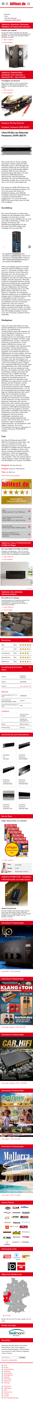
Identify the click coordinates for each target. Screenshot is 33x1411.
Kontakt (6, 1396)
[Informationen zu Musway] (7, 1232)
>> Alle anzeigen (7, 42)
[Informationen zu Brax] (7, 1213)
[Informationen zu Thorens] (26, 1237)
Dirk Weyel (18, 865)
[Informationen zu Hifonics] (26, 1223)
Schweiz (8, 1316)
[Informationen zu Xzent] (16, 1242)
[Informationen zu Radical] (7, 1238)
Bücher (6, 1367)
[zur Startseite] (17, 4)
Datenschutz (8, 1392)
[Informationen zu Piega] (26, 1232)
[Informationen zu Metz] (24, 1227)
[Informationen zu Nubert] (16, 1233)
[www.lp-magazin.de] (12, 1270)
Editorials (7, 1383)
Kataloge (6, 1377)
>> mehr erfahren (7, 860)
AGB (5, 1390)
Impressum (7, 1386)
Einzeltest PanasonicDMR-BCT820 (23, 807)
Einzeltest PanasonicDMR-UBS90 (23, 757)
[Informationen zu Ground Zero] (7, 1223)
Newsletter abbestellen (9, 1360)
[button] (30, 246)
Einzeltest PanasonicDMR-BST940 (23, 782)
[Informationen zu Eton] (15, 1217)
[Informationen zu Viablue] (7, 1243)
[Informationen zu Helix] (16, 1223)
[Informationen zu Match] (14, 1227)
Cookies (6, 1394)
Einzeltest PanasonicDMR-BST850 (7, 782)
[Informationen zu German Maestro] (24, 1217)
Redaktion (7, 1371)
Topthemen (7, 1381)
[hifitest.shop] (21, 1270)
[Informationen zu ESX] (7, 1218)
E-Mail (17, 868)
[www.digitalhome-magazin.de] (7, 1260)
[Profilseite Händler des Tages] (16, 1333)
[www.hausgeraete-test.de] (16, 1260)
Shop (5, 1365)
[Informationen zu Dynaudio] (16, 1213)
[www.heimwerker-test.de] (26, 1260)
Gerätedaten (8, 1373)
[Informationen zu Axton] (24, 1207)
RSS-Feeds (7, 1379)
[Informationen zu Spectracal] (16, 1237)
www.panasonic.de (25, 686)
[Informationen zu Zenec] (25, 1242)
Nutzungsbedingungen (11, 1398)
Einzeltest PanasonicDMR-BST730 (7, 807)
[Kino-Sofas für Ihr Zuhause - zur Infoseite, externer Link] (16, 624)
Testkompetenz (9, 1369)
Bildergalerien (8, 1375)
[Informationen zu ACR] (7, 1208)
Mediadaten (8, 1388)
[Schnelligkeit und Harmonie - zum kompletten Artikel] (16, 107)
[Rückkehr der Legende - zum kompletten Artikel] (16, 57)
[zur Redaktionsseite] (4, 868)
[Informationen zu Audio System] (15, 1208)
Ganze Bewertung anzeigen (10, 476)
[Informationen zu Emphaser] (26, 1213)
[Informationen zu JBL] (7, 1228)
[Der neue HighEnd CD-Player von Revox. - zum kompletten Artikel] (16, 574)
